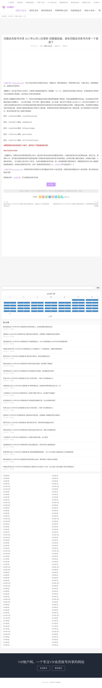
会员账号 (43, 668)
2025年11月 (55, 486)
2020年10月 (6, 570)
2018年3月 (55, 610)
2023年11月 (55, 518)
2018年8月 (6, 604)
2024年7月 (55, 508)
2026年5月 (55, 478)
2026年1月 (55, 484)
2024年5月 (55, 510)
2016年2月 (6, 645)
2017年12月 (6, 615)
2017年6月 (6, 623)
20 (51, 308)
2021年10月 (6, 553)
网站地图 (57, 682)
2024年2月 (6, 516)
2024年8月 (6, 508)
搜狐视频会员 (64, 2)
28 (64, 311)
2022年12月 (6, 535)
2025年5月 (55, 494)
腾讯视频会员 (46, 11)
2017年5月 (55, 623)
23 (92, 308)
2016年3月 (55, 642)
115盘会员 (11, 2)
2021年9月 (55, 553)
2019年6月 (6, 591)
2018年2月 (6, 613)
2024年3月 (55, 513)
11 (23, 305)
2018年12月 (6, 599)
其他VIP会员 (89, 11)
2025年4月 (6, 497)
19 (37, 308)
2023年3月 (55, 529)
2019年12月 (6, 583)
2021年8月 (6, 556)
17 (10, 308)
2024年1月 (55, 516)
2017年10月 (6, 618)
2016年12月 (6, 631)
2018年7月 (55, 604)
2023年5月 (55, 527)
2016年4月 (6, 642)
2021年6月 (6, 559)
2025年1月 (55, 500)
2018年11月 (55, 599)
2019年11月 (55, 583)
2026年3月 (55, 481)
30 (92, 311)
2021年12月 (6, 551)
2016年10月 (6, 634)
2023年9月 (55, 521)
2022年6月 (6, 543)
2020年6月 (6, 575)
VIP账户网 (8, 7)
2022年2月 (6, 548)
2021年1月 (55, 564)
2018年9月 (55, 602)
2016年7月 (55, 637)
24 (10, 311)
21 (64, 308)
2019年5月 (55, 591)
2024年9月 (55, 505)
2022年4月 (6, 545)
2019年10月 (6, 586)
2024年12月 (6, 502)
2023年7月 (55, 524)
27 (51, 311)
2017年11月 (55, 615)
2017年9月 (55, 618)
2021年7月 (55, 556)
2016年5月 (55, 639)
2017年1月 (55, 629)
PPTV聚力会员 (52, 2)
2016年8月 (6, 637)
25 (23, 311)
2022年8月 (6, 540)
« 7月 (50, 316)
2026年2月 (6, 484)
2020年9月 (55, 570)
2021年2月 (6, 564)
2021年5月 (55, 559)
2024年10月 (6, 505)
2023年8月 (6, 524)
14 (64, 305)
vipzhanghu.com (18, 83)
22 (78, 308)
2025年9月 (55, 489)
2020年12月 (6, 567)
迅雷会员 (20, 2)
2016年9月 (55, 634)
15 (78, 305)
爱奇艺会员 (33, 11)
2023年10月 (6, 521)
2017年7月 (55, 621)
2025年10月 (6, 489)
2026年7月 (55, 475)
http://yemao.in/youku (10, 150)
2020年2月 (6, 580)
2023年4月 (6, 529)
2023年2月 (6, 532)
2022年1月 (55, 548)
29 (78, 311)
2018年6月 (6, 607)
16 (92, 305)
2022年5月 (55, 543)
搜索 (98, 288)
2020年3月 (55, 578)
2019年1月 (55, 596)
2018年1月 (55, 613)
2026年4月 (6, 481)
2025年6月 (6, 494)
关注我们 (96, 2)
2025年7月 (55, 492)
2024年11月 (55, 502)
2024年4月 (6, 513)
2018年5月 (55, 607)
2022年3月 (55, 545)
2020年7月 (55, 572)
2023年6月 (6, 527)
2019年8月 (6, 588)
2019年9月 (55, 586)
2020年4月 (6, 578)
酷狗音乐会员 (86, 2)
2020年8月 (6, 572)
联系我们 (58, 668)
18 (23, 308)
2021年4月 (6, 561)
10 (10, 305)
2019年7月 (55, 588)
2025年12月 (6, 486)
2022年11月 (55, 535)
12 (37, 305)
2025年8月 (6, 492)
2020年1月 (55, 580)
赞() (52, 184)
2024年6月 (6, 510)
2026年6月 (6, 478)
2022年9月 (55, 537)
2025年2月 (6, 500)
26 (37, 311)
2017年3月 (55, 626)
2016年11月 (55, 631)
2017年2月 (6, 629)
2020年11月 (55, 567)
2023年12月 (6, 518)
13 (51, 305)
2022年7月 (55, 540)
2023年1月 (55, 532)
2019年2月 (6, 596)
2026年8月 (6, 475)
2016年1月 (55, 645)
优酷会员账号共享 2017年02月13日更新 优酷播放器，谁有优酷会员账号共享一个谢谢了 (60, 191)
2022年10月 (6, 537)
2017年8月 (6, 621)
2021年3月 (55, 561)
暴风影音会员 (75, 2)
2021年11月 (55, 551)
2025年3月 (55, 497)
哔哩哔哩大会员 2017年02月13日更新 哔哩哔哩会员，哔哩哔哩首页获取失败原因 (75, 205)
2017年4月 (6, 626)
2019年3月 (55, 594)
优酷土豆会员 (21, 11)
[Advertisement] (51, 26)
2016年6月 (6, 639)
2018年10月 (6, 602)
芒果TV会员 (41, 2)
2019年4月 (6, 594)
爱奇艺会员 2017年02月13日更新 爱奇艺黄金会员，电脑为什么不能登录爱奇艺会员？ (26, 205)
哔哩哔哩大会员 (61, 11)
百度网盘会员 (76, 11)
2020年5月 (55, 575)
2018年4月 (6, 610)
